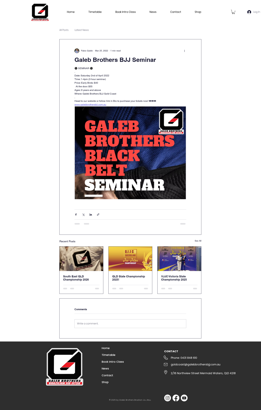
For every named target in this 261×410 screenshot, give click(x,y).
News (105, 368)
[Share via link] (98, 214)
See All (198, 241)
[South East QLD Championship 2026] (81, 259)
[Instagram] (167, 398)
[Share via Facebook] (75, 214)
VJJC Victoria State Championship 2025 (174, 278)
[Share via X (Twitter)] (83, 214)
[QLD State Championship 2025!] (130, 259)
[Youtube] (184, 398)
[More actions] (184, 51)
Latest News (82, 30)
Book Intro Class (113, 362)
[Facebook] (175, 398)
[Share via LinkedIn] (90, 214)
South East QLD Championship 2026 (76, 278)
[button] (233, 12)
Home (106, 348)
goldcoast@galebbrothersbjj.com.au (195, 364)
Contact (107, 375)
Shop (105, 382)
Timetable (108, 355)
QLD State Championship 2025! (128, 278)
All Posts (64, 30)
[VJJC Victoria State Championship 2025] (179, 259)
